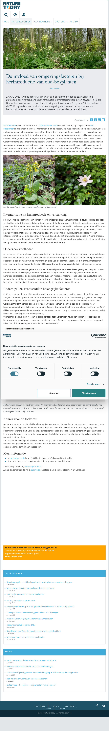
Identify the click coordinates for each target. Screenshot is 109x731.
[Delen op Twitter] (95, 119)
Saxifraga (35, 470)
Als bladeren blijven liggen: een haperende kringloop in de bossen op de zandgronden (42, 672)
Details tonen (93, 384)
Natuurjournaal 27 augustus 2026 (21, 600)
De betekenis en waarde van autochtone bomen (27, 678)
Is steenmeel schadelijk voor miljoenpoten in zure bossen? (31, 685)
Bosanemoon (9, 125)
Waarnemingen (42, 21)
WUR (39, 466)
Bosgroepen (54, 88)
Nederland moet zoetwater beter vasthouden (26, 637)
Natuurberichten (21, 21)
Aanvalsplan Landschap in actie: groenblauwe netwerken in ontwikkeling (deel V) (40, 606)
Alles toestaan (89, 393)
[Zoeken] (6, 14)
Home (6, 21)
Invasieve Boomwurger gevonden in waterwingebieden (30, 618)
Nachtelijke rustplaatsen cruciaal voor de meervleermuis (30, 588)
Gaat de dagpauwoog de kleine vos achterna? (26, 594)
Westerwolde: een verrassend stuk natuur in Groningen (30, 666)
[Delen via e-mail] (103, 119)
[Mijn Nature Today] (23, 14)
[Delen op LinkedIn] (99, 119)
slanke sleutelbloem (48, 125)
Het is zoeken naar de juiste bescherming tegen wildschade (31, 660)
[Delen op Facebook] (91, 119)
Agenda (74, 21)
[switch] (41, 374)
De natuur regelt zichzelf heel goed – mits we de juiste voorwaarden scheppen (39, 582)
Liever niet (54, 393)
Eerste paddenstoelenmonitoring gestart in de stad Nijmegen (32, 612)
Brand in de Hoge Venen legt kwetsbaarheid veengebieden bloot (34, 631)
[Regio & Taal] (15, 14)
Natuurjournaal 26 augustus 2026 (21, 625)
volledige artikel (18, 458)
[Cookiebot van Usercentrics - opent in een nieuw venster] (93, 336)
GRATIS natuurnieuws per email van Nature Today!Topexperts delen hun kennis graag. (29, 553)
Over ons (60, 21)
